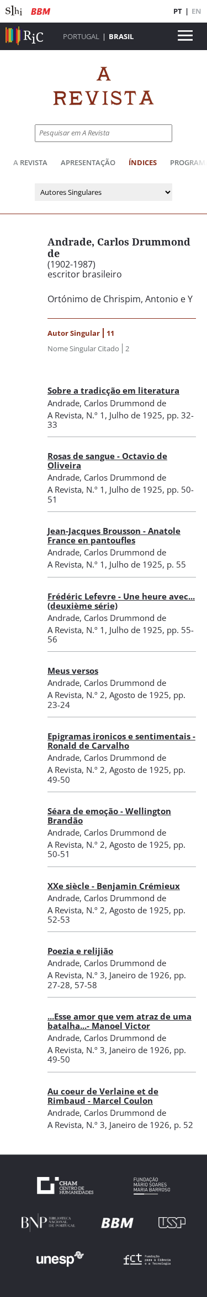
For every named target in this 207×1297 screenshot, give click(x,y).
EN (196, 11)
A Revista (30, 162)
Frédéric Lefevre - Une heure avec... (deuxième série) (121, 601)
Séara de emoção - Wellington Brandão (109, 815)
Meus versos (72, 670)
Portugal (81, 36)
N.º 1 (95, 415)
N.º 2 (95, 694)
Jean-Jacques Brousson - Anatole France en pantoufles (114, 535)
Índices (143, 162)
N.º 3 (95, 974)
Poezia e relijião (80, 950)
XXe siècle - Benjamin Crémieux (113, 885)
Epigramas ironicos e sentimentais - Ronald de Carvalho (121, 741)
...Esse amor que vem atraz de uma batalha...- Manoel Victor (119, 1021)
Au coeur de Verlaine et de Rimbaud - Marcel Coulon (102, 1096)
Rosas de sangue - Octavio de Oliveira (107, 460)
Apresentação (88, 162)
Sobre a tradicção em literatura (113, 390)
